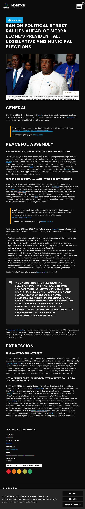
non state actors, (29, 455)
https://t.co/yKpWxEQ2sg (21, 217)
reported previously (16, 330)
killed (51, 413)
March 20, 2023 (47, 221)
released (55, 187)
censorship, (21, 455)
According (13, 401)
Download (16, 20)
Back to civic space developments (25, 465)
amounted (22, 192)
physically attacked (13, 363)
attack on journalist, (11, 455)
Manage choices (73, 504)
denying (9, 393)
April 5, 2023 (37, 135)
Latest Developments (12, 449)
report (12, 189)
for (13, 391)
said (31, 166)
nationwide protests (39, 411)
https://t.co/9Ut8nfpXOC (21, 131)
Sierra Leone (9, 437)
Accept (72, 493)
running (70, 117)
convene (68, 169)
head (40, 115)
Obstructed (9, 443)
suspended (38, 388)
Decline (73, 499)
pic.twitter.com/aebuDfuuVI (41, 131)
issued (8, 162)
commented (42, 272)
